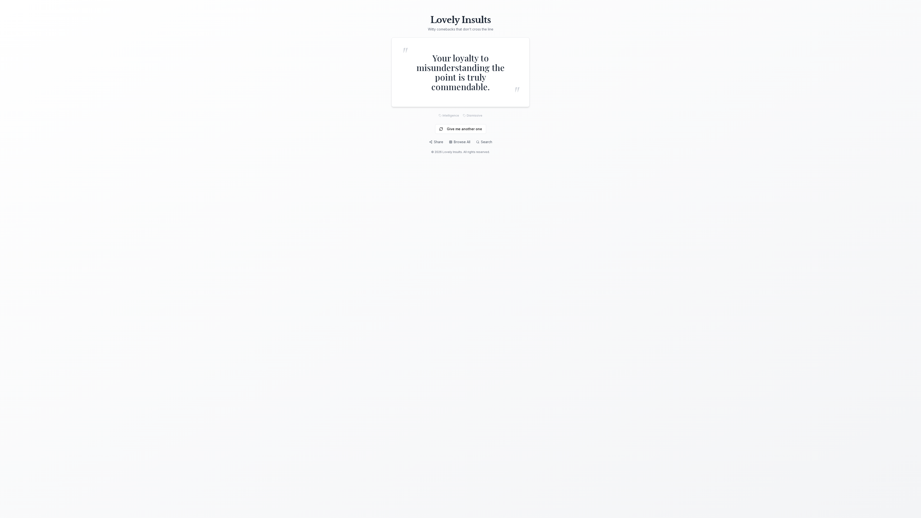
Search (486, 142)
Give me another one (464, 129)
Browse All (462, 142)
